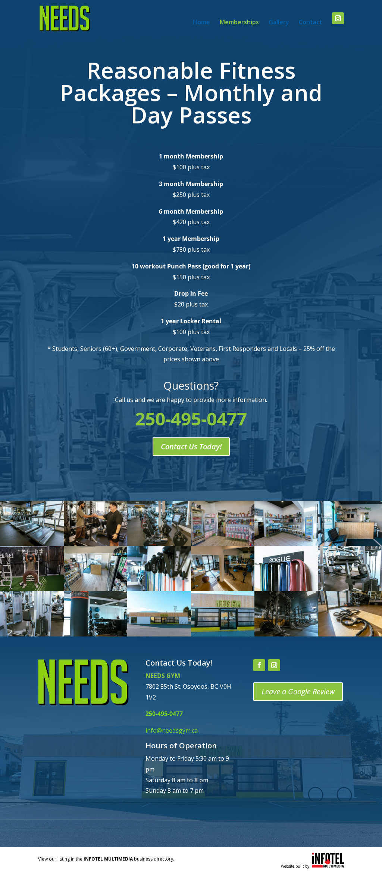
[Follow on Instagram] (274, 665)
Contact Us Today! (191, 446)
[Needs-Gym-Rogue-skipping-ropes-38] (159, 589)
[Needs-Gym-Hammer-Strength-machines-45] (286, 634)
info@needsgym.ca (171, 730)
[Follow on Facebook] (259, 665)
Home (201, 22)
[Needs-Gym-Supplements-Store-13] (96, 589)
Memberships (239, 22)
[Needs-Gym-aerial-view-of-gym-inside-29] (223, 589)
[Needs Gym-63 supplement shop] (223, 544)
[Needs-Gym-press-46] (350, 589)
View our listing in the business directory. (106, 859)
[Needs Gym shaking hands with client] (96, 544)
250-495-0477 (164, 714)
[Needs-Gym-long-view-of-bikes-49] (159, 544)
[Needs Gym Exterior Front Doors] (223, 634)
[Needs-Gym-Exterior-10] (159, 634)
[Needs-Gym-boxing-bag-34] (96, 634)
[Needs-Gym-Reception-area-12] (350, 544)
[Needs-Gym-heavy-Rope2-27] (350, 634)
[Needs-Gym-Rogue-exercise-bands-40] (286, 589)
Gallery (279, 22)
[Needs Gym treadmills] (32, 544)
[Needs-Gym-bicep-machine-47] (32, 634)
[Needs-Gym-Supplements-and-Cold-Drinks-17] (286, 544)
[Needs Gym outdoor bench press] (32, 589)
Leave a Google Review (298, 691)
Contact (310, 22)
